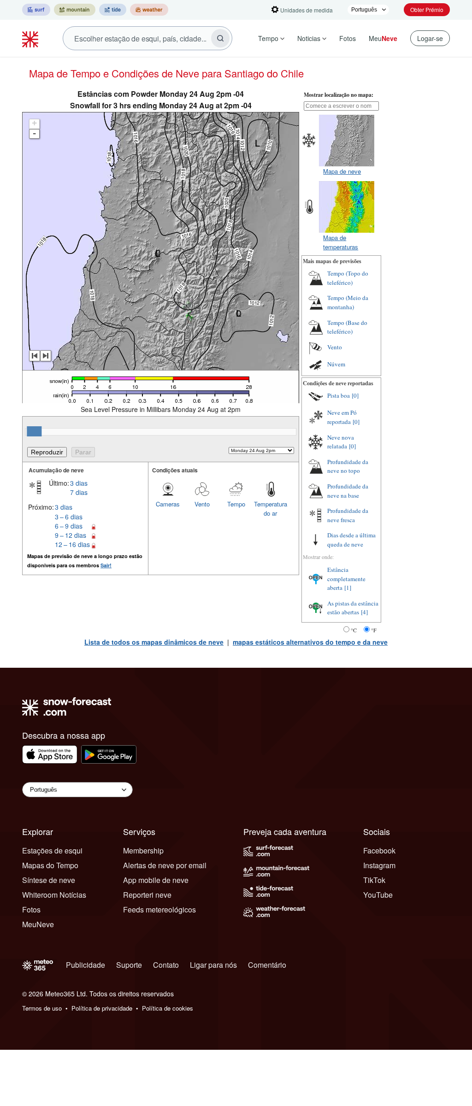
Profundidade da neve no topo (347, 466)
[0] (355, 395)
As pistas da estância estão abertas (352, 608)
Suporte (129, 964)
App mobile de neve (156, 880)
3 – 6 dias (69, 516)
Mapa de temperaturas (340, 242)
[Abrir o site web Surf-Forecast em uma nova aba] (36, 10)
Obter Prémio (426, 9)
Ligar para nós (213, 964)
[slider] (34, 431)
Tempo (268, 38)
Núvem (336, 364)
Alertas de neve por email (164, 865)
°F (374, 630)
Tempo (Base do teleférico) (347, 327)
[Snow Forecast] (31, 38)
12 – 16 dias (72, 544)
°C (354, 630)
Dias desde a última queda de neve (351, 539)
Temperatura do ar (270, 509)
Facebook (379, 850)
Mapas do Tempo (50, 865)
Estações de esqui (52, 850)
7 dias (79, 492)
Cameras (168, 504)
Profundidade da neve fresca (347, 515)
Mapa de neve (342, 171)
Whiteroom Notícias (54, 894)
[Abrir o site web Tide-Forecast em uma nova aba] (112, 10)
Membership (143, 850)
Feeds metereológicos (159, 909)
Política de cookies (167, 1008)
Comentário (267, 964)
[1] (347, 587)
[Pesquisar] (220, 38)
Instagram (379, 865)
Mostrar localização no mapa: (338, 95)
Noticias (308, 38)
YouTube (378, 894)
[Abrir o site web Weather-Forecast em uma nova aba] (149, 10)
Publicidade (85, 964)
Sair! (106, 565)
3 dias (79, 483)
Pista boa (338, 395)
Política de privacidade (101, 1008)
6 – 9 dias (69, 525)
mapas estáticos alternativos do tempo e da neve (310, 642)
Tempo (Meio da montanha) (347, 302)
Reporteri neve (147, 894)
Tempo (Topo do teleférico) (347, 278)
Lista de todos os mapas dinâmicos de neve (154, 642)
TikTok (374, 880)
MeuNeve (38, 924)
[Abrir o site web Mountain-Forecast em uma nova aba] (74, 10)
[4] (364, 612)
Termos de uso (42, 1008)
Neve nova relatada (340, 442)
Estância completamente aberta (346, 578)
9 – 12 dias (70, 535)
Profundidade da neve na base (347, 491)
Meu (383, 38)
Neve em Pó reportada (342, 417)
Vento (202, 504)
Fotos (347, 38)
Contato (166, 964)
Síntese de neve (48, 880)
